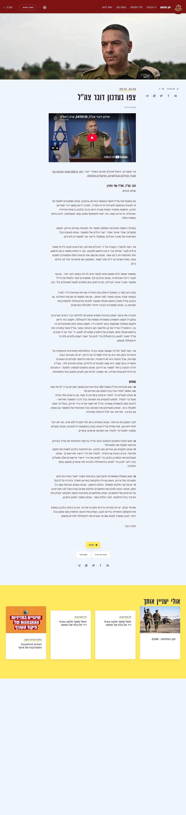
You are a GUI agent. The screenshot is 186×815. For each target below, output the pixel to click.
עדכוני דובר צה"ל (101, 555)
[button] (42, 7)
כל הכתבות (151, 7)
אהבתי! (91, 545)
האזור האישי (28, 7)
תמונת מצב (121, 7)
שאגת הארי (83, 555)
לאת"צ (9, 7)
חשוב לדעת (107, 7)
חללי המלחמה (136, 7)
